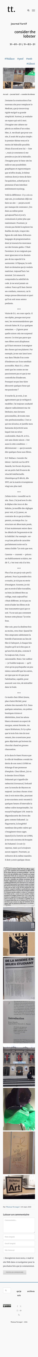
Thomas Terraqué (12, 1207)
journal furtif (14, 94)
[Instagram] (17, 1310)
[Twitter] (20, 1306)
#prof (20, 58)
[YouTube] (20, 1310)
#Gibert (30, 63)
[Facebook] (17, 1306)
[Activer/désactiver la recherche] (28, 10)
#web (29, 58)
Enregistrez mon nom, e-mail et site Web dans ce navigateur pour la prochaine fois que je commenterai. (19, 1262)
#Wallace (9, 58)
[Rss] (19, 1315)
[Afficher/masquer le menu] (33, 10)
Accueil (5, 94)
